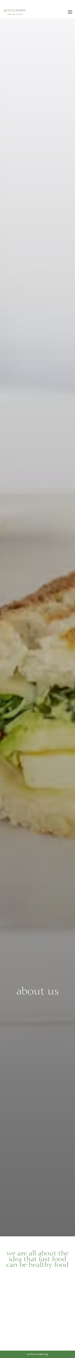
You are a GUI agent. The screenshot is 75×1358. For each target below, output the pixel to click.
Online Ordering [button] (37, 1354)
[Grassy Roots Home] (15, 12)
